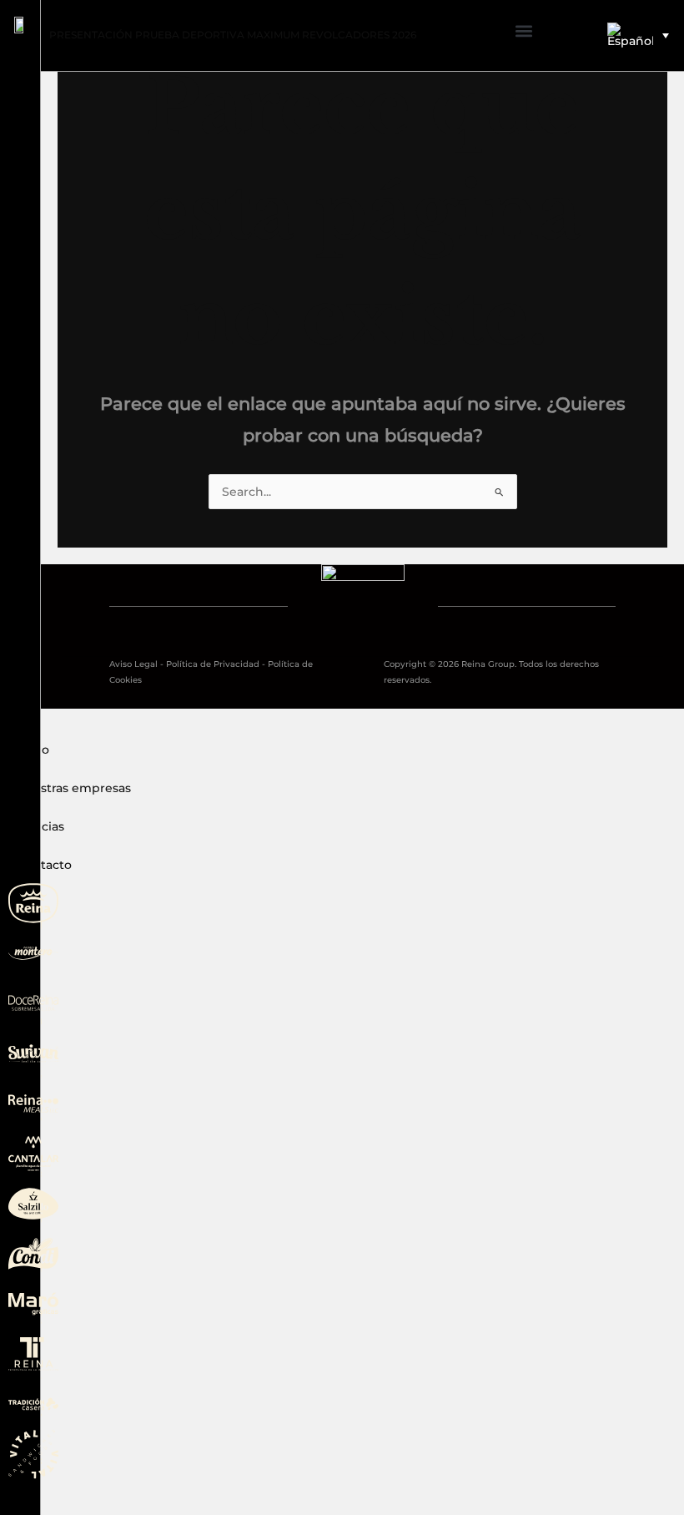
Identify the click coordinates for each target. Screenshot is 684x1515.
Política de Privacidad (212, 664)
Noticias (40, 826)
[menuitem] (637, 35)
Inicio (33, 749)
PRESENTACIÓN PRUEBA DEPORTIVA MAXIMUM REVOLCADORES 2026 (232, 34)
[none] (637, 35)
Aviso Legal (133, 664)
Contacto (44, 864)
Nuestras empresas (74, 788)
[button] (523, 31)
